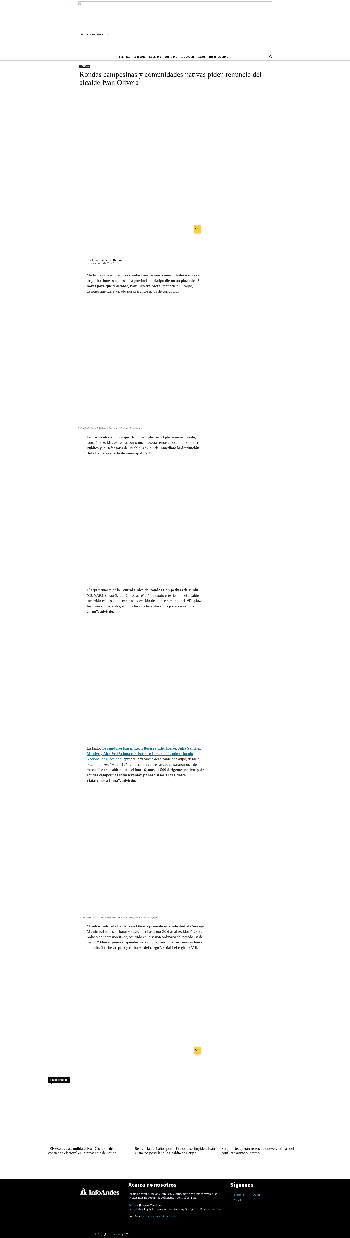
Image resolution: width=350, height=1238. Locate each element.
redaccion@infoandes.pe (160, 1216)
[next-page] (59, 1163)
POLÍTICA (85, 66)
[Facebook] (231, 1195)
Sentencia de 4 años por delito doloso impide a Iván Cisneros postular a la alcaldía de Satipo (175, 1150)
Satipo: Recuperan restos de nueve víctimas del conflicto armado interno (257, 1150)
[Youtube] (231, 1200)
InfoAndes (115, 1234)
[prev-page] (51, 1163)
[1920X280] (175, 28)
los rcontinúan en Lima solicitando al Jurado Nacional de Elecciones (144, 753)
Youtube (238, 1200)
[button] (270, 56)
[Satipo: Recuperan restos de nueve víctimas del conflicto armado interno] (261, 1115)
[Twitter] (250, 1195)
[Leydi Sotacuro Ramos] (80, 262)
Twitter (256, 1194)
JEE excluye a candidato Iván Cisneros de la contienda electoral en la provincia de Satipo (82, 1150)
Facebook (239, 1194)
